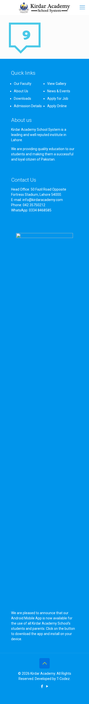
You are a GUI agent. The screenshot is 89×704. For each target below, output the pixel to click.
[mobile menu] (82, 7)
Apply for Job (57, 99)
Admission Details (28, 106)
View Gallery (56, 84)
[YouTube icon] (47, 686)
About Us (21, 91)
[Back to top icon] (44, 663)
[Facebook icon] (42, 686)
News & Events (58, 91)
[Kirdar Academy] (44, 7)
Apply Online (57, 106)
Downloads (22, 99)
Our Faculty (22, 84)
